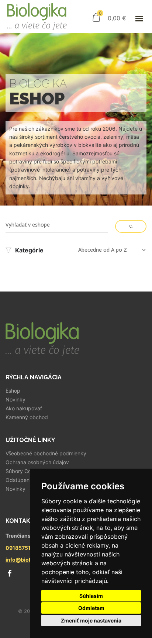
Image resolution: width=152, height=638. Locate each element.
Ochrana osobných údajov (37, 462)
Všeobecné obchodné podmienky (46, 453)
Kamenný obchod (27, 417)
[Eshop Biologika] (37, 16)
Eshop (13, 390)
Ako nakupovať (24, 408)
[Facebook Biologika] (9, 573)
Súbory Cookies (25, 471)
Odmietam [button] (91, 608)
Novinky (15, 399)
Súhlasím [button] (91, 596)
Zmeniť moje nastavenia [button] (91, 620)
